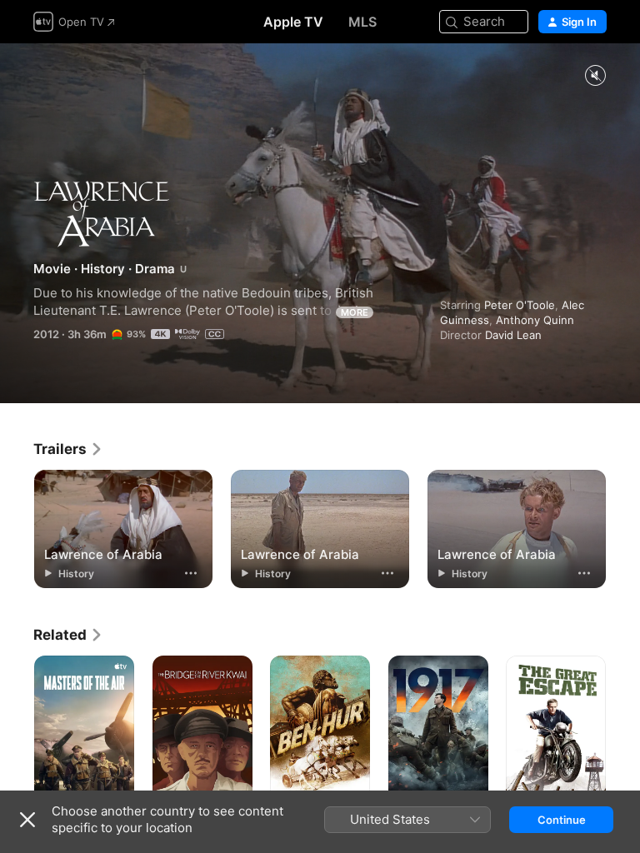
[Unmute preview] (595, 76)
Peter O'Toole (519, 305)
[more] (190, 573)
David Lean (513, 335)
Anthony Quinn (535, 320)
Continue (562, 819)
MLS (362, 21)
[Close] (27, 819)
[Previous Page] (16, 730)
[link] (68, 449)
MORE (354, 312)
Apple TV (293, 21)
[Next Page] (623, 730)
